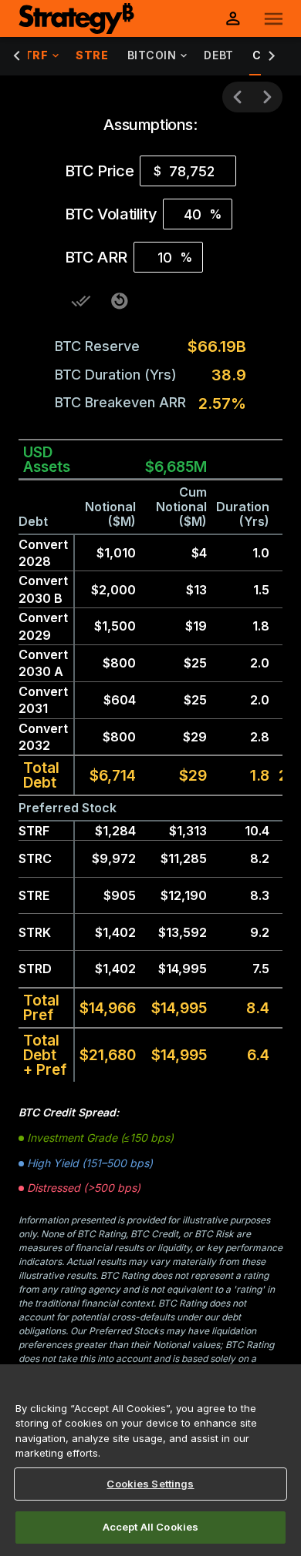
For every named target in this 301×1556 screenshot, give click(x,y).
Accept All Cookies (150, 1527)
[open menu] (273, 19)
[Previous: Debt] (238, 97)
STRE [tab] (92, 55)
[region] (150, 1460)
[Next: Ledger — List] (267, 97)
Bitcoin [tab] (152, 55)
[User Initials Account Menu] (233, 18)
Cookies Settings (150, 1483)
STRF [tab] (31, 55)
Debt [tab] (218, 55)
